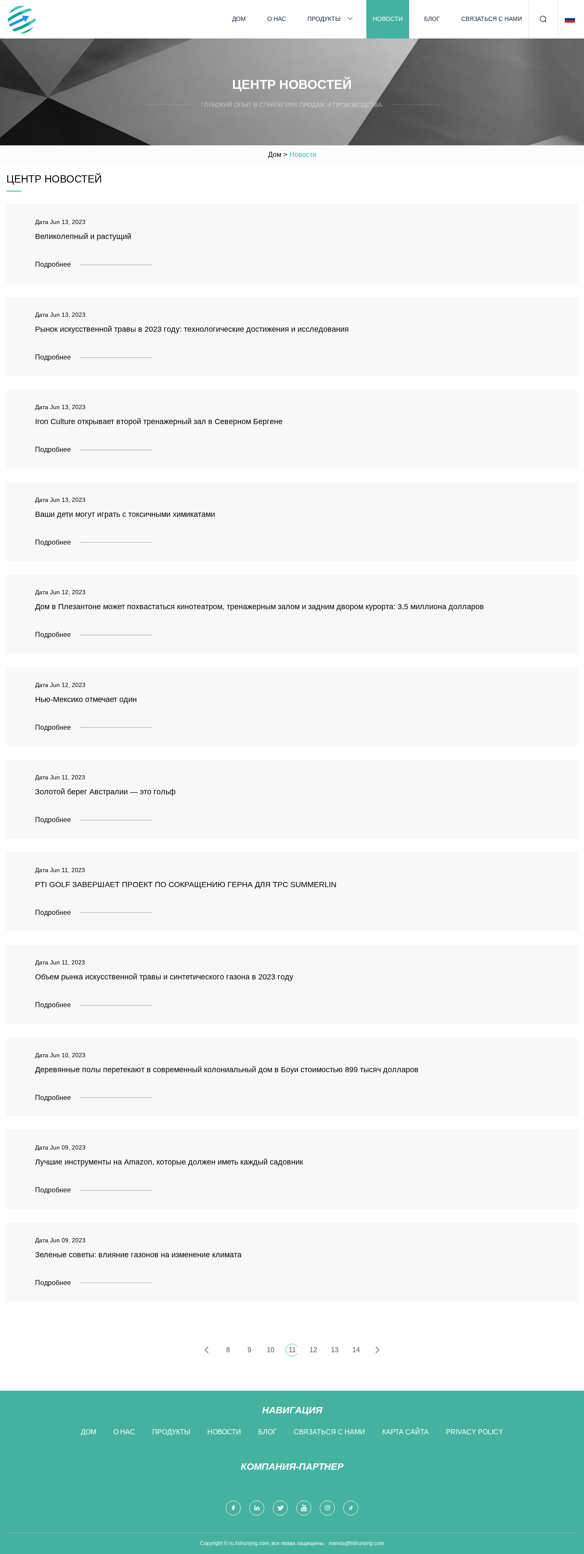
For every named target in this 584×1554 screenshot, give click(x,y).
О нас (276, 18)
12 (313, 1349)
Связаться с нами (491, 18)
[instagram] (327, 1508)
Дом (239, 18)
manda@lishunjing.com (356, 1543)
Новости (388, 18)
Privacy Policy (474, 1432)
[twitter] (280, 1508)
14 (356, 1349)
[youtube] (303, 1508)
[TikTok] (350, 1508)
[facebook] (233, 1508)
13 (335, 1349)
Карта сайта (405, 1432)
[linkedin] (256, 1508)
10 (270, 1349)
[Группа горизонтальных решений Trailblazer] (21, 19)
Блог (432, 18)
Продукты (323, 18)
